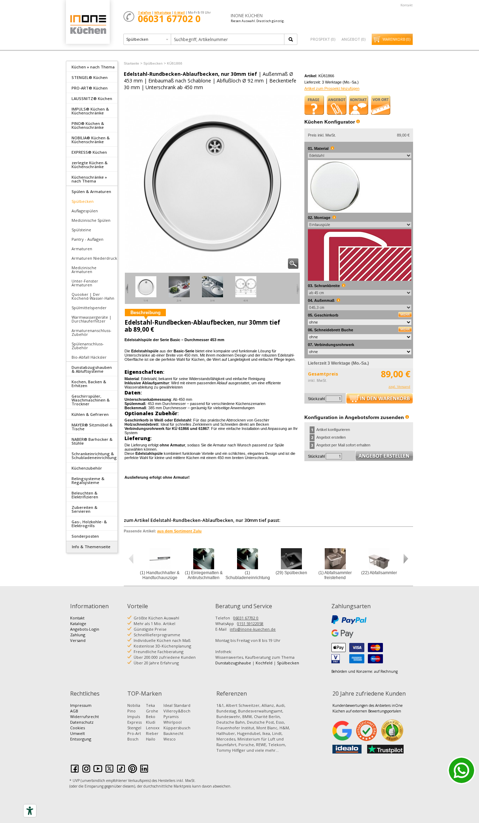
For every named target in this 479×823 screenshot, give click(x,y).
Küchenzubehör (87, 468)
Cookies (77, 727)
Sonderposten (85, 536)
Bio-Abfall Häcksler (89, 357)
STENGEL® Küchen (90, 77)
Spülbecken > (154, 63)
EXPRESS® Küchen (89, 152)
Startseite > (133, 63)
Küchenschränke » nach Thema (89, 179)
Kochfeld (264, 662)
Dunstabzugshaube (233, 662)
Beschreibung (145, 312)
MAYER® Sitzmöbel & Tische (92, 426)
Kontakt (406, 5)
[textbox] (228, 39)
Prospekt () (322, 39)
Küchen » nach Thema (93, 66)
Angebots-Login (84, 629)
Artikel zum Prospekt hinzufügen (331, 88)
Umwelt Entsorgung (80, 736)
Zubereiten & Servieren (84, 509)
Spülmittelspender (89, 308)
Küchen (88, 24)
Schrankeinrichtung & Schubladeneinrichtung (94, 455)
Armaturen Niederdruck (94, 258)
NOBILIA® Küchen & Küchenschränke (91, 139)
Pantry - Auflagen (87, 239)
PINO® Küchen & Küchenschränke (88, 125)
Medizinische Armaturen (84, 269)
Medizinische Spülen (91, 220)
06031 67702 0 (245, 617)
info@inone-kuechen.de (253, 629)
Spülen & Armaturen (91, 191)
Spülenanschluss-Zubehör (88, 346)
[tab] (91, 66)
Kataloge (78, 623)
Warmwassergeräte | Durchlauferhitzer (92, 319)
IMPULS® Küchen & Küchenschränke (90, 110)
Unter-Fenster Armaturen (85, 283)
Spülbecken (83, 201)
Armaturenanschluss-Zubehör (92, 332)
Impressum (81, 705)
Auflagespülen (85, 211)
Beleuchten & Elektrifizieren (85, 494)
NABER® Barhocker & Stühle (92, 441)
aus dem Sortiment (179, 531)
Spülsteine (81, 230)
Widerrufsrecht (84, 716)
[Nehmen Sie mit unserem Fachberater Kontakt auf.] (359, 105)
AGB (74, 711)
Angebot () (353, 39)
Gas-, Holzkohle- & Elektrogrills (89, 523)
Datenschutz (82, 722)
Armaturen (82, 249)
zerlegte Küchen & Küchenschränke (90, 164)
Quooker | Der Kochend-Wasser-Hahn (93, 296)
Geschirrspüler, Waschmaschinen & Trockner (91, 399)
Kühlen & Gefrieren (90, 414)
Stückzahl (316, 399)
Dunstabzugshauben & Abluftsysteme (92, 369)
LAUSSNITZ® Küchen (92, 98)
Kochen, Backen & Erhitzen (89, 383)
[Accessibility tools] (29, 810)
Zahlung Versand (78, 637)
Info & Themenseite (91, 546)
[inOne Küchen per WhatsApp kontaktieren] (461, 770)
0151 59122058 (250, 623)
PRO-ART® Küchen (90, 88)
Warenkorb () (396, 39)
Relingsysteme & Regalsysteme (88, 480)
